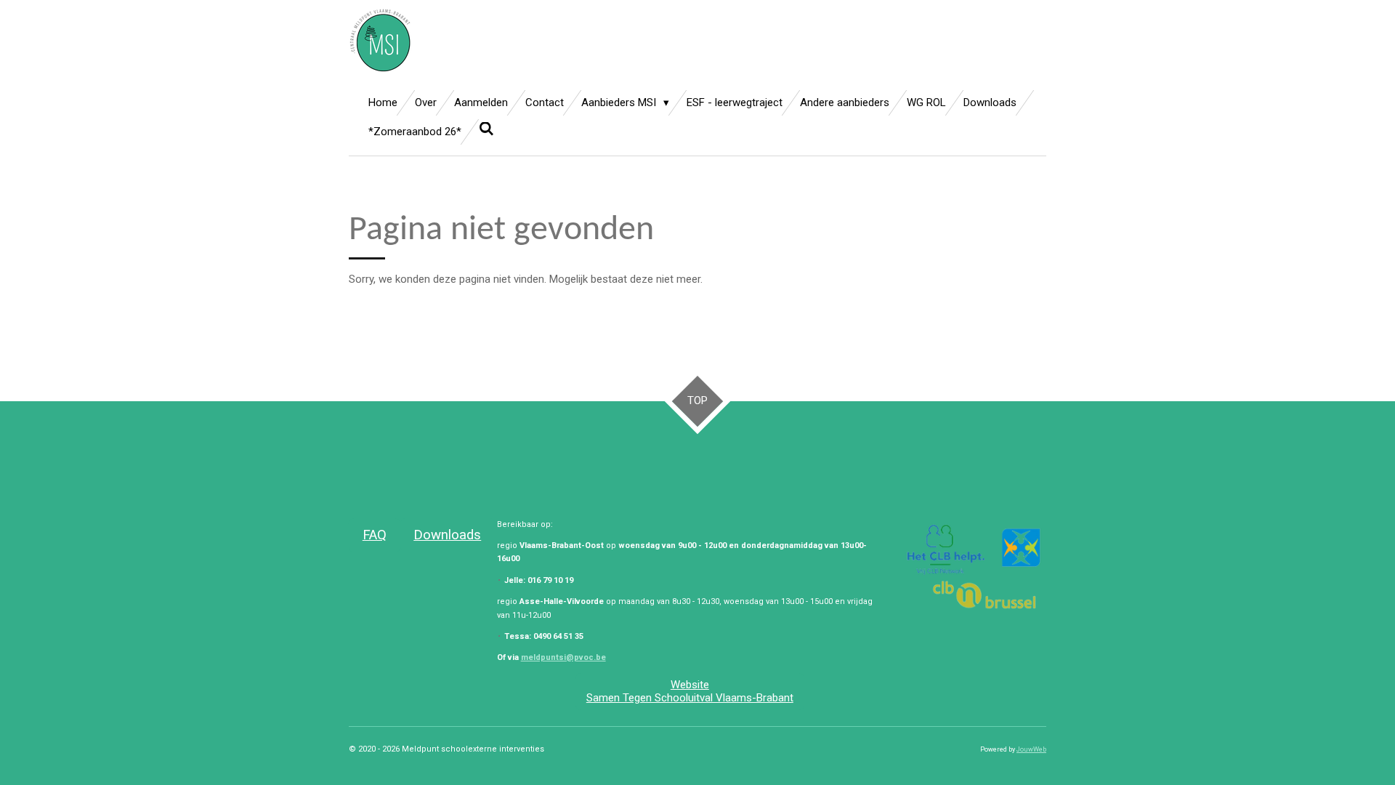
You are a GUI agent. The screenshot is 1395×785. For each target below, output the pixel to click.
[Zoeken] (486, 129)
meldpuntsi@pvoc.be (563, 657)
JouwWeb (1031, 749)
